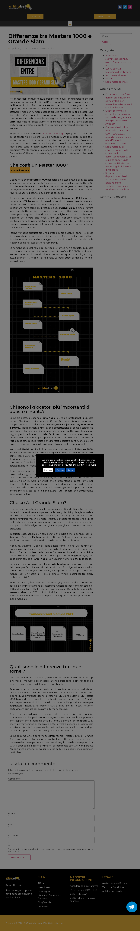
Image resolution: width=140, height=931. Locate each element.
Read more (90, 465)
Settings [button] (48, 470)
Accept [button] (60, 470)
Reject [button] (70, 470)
